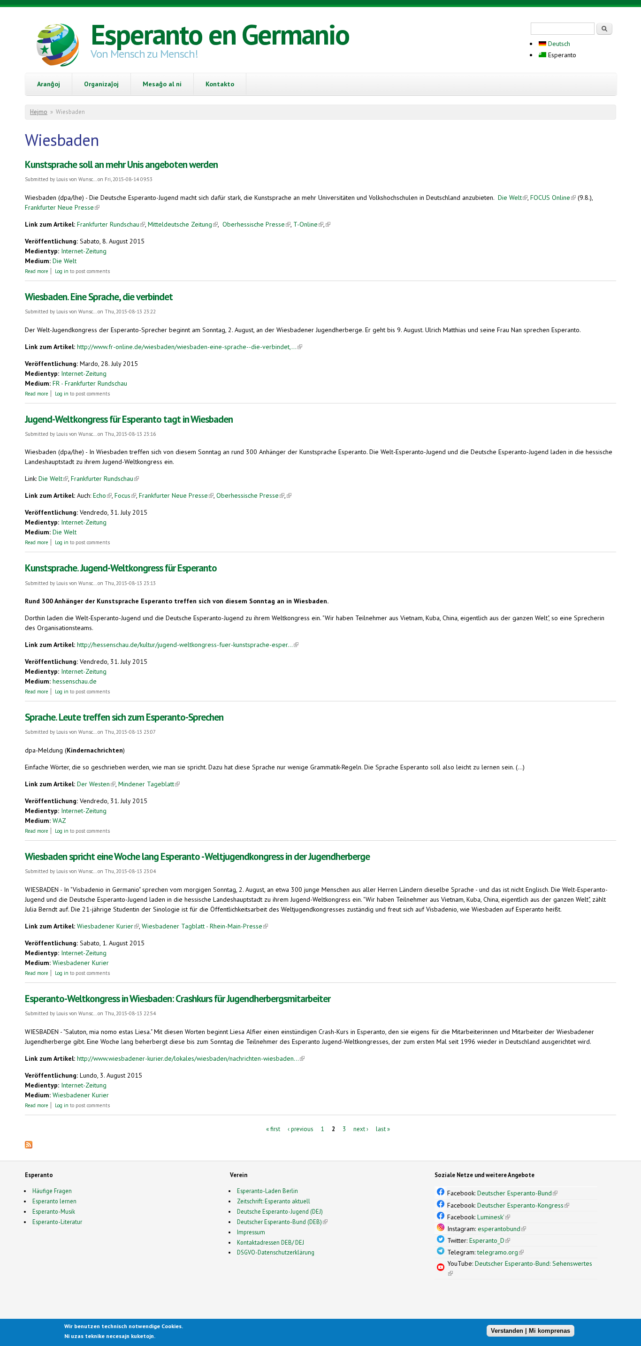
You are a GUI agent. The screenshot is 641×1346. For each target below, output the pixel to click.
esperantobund (502, 1228)
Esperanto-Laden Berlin (267, 1190)
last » (383, 1129)
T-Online (308, 224)
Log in (62, 271)
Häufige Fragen (52, 1190)
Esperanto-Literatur (57, 1221)
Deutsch (558, 43)
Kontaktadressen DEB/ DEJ (270, 1242)
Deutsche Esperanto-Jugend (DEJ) (280, 1211)
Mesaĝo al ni (162, 84)
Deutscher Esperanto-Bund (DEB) (279, 1221)
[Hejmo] (58, 46)
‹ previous (300, 1129)
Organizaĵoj (101, 84)
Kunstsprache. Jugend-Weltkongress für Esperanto (121, 568)
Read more (36, 271)
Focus (125, 495)
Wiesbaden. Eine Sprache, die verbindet (99, 296)
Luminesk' (493, 1217)
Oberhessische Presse (256, 224)
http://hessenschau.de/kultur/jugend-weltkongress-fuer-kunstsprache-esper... (187, 644)
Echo (102, 495)
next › (360, 1129)
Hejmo (38, 112)
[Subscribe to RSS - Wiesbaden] (28, 1146)
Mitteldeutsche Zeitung (183, 224)
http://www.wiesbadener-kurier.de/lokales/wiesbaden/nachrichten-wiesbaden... (191, 1058)
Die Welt (512, 197)
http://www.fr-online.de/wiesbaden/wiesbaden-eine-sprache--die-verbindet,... (189, 346)
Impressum (251, 1232)
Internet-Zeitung (84, 251)
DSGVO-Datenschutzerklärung (275, 1252)
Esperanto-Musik (53, 1211)
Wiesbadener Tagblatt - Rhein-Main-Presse (205, 926)
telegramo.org (500, 1252)
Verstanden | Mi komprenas (530, 1330)
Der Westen (96, 784)
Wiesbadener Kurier (108, 926)
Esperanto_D (489, 1240)
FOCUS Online (553, 197)
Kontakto (220, 84)
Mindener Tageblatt (149, 784)
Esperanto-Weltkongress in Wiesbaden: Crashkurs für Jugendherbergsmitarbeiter (177, 998)
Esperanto (561, 55)
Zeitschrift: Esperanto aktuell (273, 1201)
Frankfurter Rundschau (111, 224)
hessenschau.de (75, 681)
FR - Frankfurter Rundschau (90, 383)
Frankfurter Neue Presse (62, 207)
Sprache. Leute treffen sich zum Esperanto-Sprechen (124, 717)
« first (273, 1129)
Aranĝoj (48, 84)
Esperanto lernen (54, 1201)
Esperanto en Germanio (220, 34)
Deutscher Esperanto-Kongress (523, 1205)
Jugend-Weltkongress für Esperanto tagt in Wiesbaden (129, 419)
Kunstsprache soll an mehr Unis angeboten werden (121, 164)
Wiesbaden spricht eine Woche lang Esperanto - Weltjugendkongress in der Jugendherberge (197, 856)
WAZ (59, 820)
